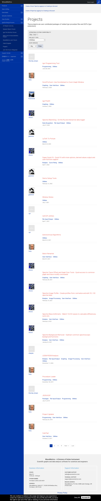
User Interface (54, 85)
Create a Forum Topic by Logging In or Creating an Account (42, 6)
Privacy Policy (62, 493)
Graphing (45, 85)
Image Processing (55, 298)
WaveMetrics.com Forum (10, 40)
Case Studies (5, 19)
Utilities (55, 66)
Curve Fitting (53, 163)
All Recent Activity (8, 26)
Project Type (33, 37)
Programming (46, 66)
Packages (45, 399)
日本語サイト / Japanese (9, 56)
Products (4, 6)
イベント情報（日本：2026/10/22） (8, 60)
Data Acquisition (47, 123)
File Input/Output (59, 123)
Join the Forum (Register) (10, 50)
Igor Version (33, 43)
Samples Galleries (7, 16)
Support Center (6, 53)
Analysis (45, 163)
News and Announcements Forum (10, 36)
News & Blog (5, 9)
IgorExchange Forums (8, 22)
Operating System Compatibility (40, 32)
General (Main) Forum (9, 29)
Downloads (5, 12)
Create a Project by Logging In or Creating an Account (40, 10)
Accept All (86, 497)
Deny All (77, 497)
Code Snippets (7, 43)
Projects (5, 46)
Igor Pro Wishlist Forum (10, 32)
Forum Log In (90, 2)
